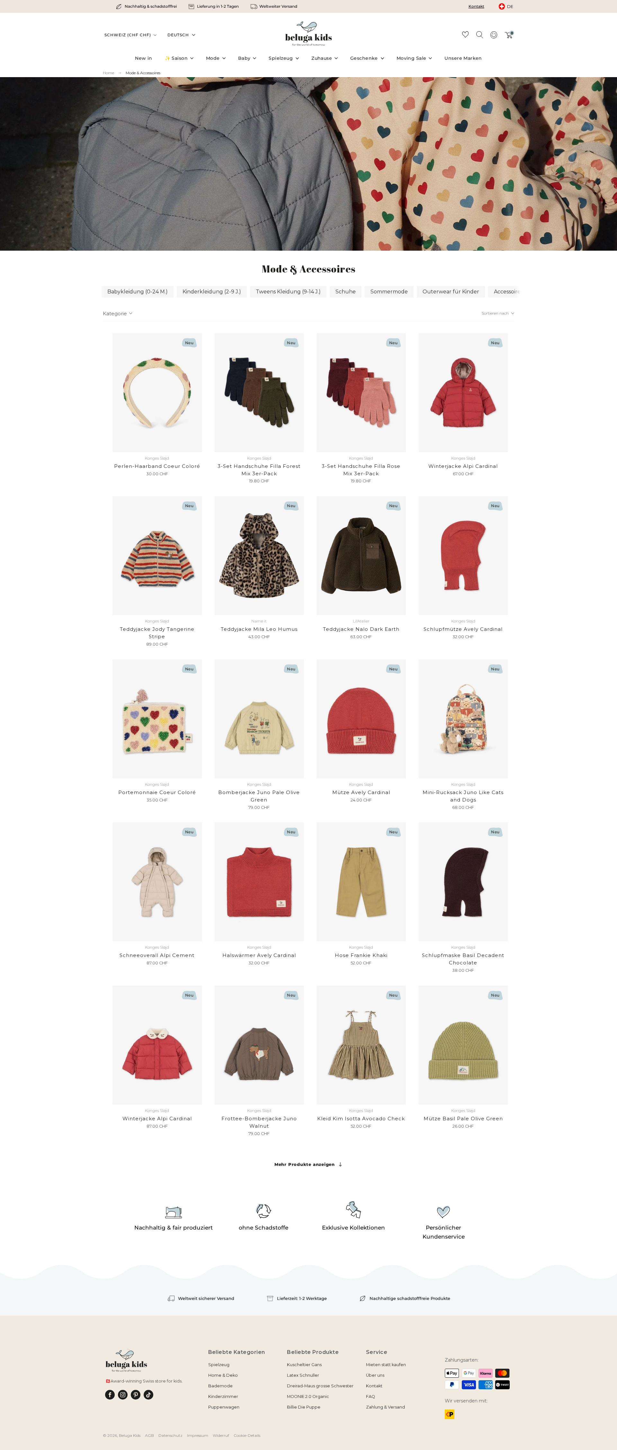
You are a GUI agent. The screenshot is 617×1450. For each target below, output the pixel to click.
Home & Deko (223, 1375)
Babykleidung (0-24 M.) (137, 292)
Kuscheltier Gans (304, 1364)
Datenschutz (170, 1435)
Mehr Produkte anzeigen (304, 1164)
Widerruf (221, 1435)
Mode (213, 58)
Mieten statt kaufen (386, 1364)
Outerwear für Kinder (451, 292)
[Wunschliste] (465, 35)
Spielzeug (281, 58)
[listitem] (147, 6)
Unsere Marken (463, 58)
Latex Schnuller (303, 1375)
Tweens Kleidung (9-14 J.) (288, 292)
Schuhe (345, 292)
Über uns (375, 1375)
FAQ (370, 1396)
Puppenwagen (223, 1407)
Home (108, 73)
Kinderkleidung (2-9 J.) (212, 292)
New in (143, 58)
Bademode (220, 1385)
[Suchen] (479, 34)
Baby (244, 58)
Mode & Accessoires (143, 72)
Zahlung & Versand (385, 1407)
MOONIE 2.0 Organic (308, 1396)
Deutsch (178, 34)
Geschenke (364, 58)
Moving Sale (411, 58)
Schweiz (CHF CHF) (128, 34)
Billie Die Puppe (303, 1407)
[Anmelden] (493, 36)
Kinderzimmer (223, 1396)
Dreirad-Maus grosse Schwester (320, 1385)
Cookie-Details (247, 1435)
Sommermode (389, 292)
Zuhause (321, 58)
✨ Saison (176, 58)
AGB (149, 1435)
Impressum (197, 1435)
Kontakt (476, 6)
